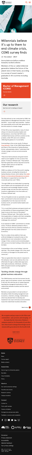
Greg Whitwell (5, 145)
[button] (26, 2)
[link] (16, 356)
